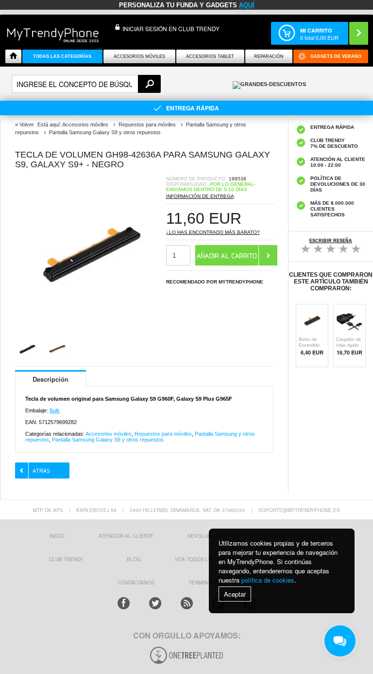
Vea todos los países (205, 559)
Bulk (55, 410)
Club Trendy (66, 559)
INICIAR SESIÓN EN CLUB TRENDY (171, 28)
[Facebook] (124, 603)
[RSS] (187, 603)
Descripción (50, 379)
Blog (134, 559)
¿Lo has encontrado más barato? (213, 232)
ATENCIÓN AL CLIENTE (126, 535)
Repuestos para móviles (163, 434)
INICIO (57, 535)
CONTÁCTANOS (136, 582)
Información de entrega (200, 196)
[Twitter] (155, 603)
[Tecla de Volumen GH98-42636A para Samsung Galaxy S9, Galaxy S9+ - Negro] (90, 324)
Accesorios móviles (108, 434)
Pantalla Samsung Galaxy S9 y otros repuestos (108, 440)
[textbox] (86, 84)
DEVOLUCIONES (207, 535)
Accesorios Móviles (139, 56)
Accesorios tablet (210, 56)
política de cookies (267, 580)
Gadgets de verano (335, 56)
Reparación (269, 56)
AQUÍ (246, 5)
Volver (26, 124)
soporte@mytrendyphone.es (299, 510)
